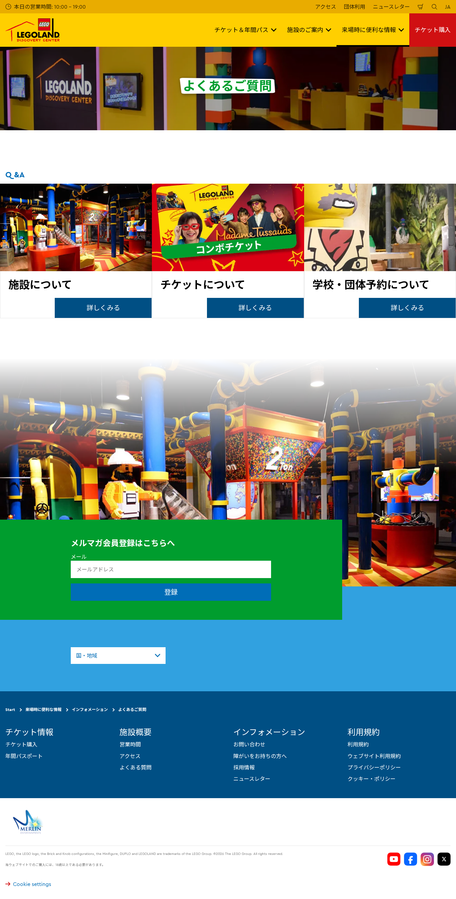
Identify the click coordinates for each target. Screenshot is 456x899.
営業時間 (130, 744)
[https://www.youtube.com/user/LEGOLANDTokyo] (394, 859)
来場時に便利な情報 (43, 709)
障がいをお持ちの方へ (260, 755)
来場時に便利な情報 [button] (369, 30)
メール (79, 556)
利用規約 (358, 744)
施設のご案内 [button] (305, 30)
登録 (171, 592)
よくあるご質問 (132, 709)
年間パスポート (24, 755)
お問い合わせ (249, 744)
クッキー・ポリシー (372, 778)
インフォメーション (90, 709)
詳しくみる (103, 308)
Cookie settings (32, 884)
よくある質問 (136, 767)
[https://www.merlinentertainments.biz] (28, 822)
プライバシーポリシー (374, 767)
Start (10, 709)
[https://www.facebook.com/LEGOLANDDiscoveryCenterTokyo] (410, 859)
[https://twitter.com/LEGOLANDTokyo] (444, 859)
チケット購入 (433, 30)
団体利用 (354, 6)
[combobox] (118, 655)
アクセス (325, 6)
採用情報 (244, 767)
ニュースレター (391, 6)
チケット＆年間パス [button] (241, 30)
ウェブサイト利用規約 (374, 755)
